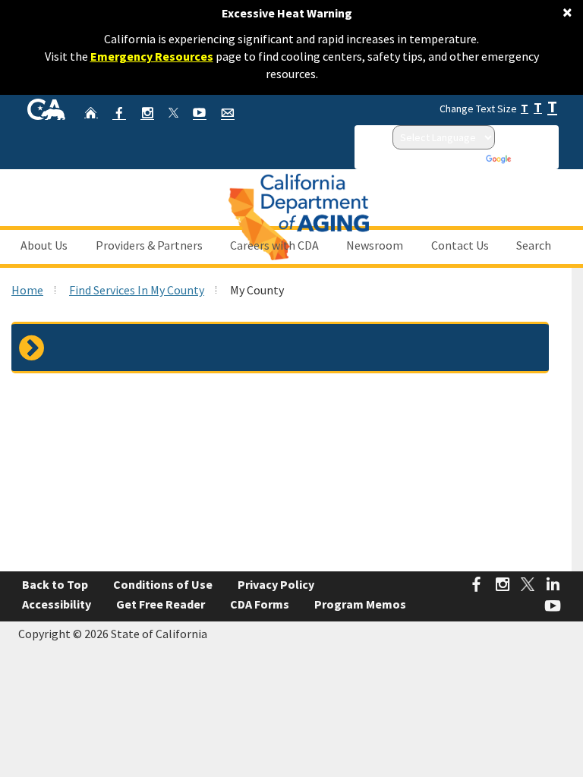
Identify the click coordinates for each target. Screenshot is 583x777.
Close (482, 107)
